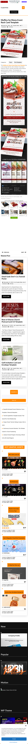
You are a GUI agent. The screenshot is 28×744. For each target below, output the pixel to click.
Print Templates (18, 62)
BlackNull (6, 526)
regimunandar (7, 607)
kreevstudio (7, 553)
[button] (26, 725)
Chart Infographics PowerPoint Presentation (14, 538)
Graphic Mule (16, 25)
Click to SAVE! (24, 1)
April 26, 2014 (6, 25)
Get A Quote (14, 12)
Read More (7, 297)
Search (14, 392)
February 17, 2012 (8, 325)
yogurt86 (6, 580)
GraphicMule (4, 7)
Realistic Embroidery (14, 510)
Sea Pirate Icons (14, 481)
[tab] (23, 7)
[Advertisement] (14, 235)
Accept (14, 738)
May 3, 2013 (7, 368)
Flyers (10, 62)
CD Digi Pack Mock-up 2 (14, 565)
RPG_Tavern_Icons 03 (14, 454)
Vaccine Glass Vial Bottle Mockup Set (14, 592)
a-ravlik (5, 469)
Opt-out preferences (13, 742)
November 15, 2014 (9, 282)
